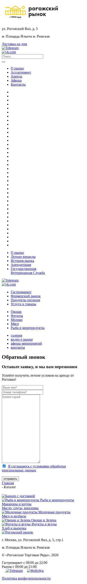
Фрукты (17, 316)
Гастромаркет (21, 292)
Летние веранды (23, 257)
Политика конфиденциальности (26, 578)
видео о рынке (22, 339)
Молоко (17, 320)
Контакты (18, 84)
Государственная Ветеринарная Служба (28, 271)
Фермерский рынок (26, 296)
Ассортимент (21, 72)
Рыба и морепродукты (28, 328)
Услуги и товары (23, 304)
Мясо (15, 324)
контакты (18, 347)
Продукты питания (25, 300)
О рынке (17, 68)
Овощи (16, 312)
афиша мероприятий (26, 343)
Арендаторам (21, 265)
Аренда (16, 76)
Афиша (16, 80)
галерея (16, 335)
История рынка (22, 261)
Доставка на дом (14, 44)
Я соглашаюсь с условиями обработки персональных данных (34, 468)
